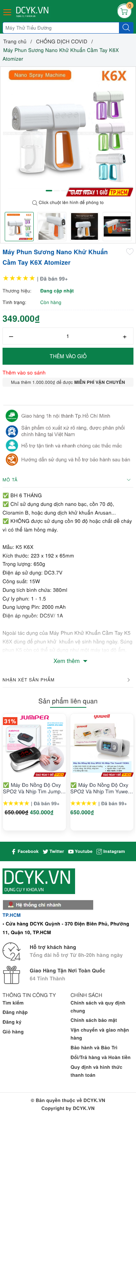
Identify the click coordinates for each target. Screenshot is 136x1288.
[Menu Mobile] (8, 11)
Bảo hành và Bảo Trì (94, 1047)
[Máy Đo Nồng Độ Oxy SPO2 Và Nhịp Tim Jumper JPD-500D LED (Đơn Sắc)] (34, 745)
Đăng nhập (15, 1012)
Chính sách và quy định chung (98, 1006)
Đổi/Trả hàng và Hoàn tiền (101, 1057)
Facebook (27, 851)
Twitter (56, 851)
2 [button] (56, 190)
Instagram (113, 851)
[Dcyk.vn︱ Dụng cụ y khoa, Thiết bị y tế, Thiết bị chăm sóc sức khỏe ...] (33, 12)
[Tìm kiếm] (126, 28)
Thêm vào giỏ (68, 356)
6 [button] (87, 190)
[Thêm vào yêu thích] (129, 251)
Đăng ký (12, 1021)
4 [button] (72, 190)
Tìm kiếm (13, 1002)
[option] (68, 131)
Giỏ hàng (13, 1031)
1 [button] (49, 190)
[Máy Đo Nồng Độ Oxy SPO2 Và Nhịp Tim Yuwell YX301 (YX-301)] (101, 745)
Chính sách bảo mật (94, 1019)
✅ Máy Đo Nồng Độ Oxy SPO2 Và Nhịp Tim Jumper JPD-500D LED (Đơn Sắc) (34, 787)
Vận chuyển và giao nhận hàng (100, 1033)
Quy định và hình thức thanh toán (97, 1070)
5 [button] (79, 190)
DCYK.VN (84, 1108)
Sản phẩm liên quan (68, 701)
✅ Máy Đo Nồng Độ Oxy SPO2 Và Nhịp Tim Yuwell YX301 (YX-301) (100, 787)
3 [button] (64, 190)
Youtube (83, 851)
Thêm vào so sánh (24, 372)
